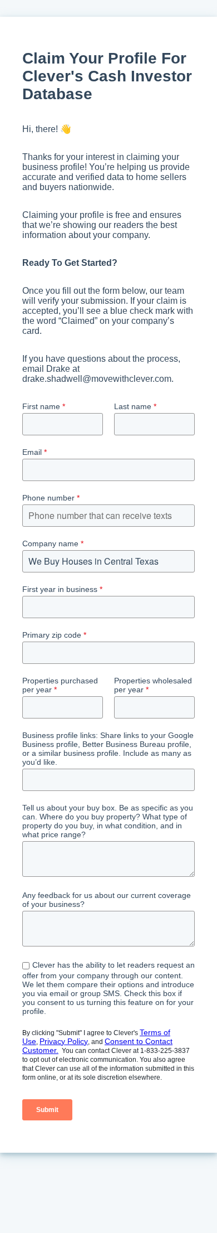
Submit (47, 1110)
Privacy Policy (64, 1041)
